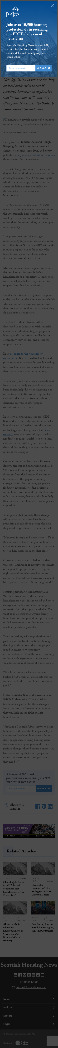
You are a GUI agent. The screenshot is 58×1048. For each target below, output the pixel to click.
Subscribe (43, 68)
